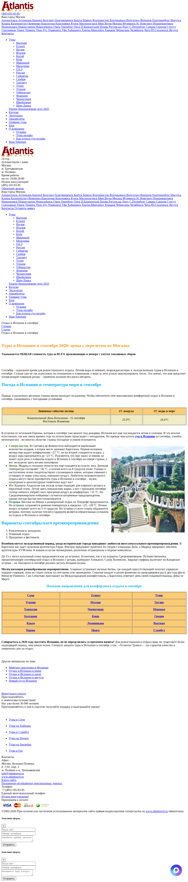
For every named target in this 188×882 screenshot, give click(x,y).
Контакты (7, 33)
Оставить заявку (25, 208)
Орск (77, 26)
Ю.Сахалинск (160, 30)
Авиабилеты (17, 118)
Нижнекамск (9, 26)
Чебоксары (123, 30)
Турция (20, 89)
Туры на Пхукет (19, 738)
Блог (12, 125)
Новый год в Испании (23, 680)
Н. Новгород (144, 23)
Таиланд (21, 82)
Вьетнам (21, 43)
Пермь (104, 26)
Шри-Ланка (23, 105)
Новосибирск (44, 26)
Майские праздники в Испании (28, 667)
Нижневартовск (163, 23)
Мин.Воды (105, 23)
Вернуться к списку (13, 693)
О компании (16, 128)
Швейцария (23, 102)
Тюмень (30, 30)
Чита (147, 30)
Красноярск (63, 23)
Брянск (88, 20)
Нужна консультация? (15, 796)
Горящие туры (18, 122)
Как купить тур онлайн (30, 138)
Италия (20, 52)
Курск (75, 23)
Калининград (19, 23)
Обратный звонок (12, 188)
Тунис (20, 85)
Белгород (49, 20)
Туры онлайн (24, 135)
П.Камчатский (90, 26)
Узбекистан (23, 92)
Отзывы (21, 132)
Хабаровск (75, 30)
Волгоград (133, 20)
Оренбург (67, 26)
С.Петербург (137, 26)
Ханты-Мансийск (93, 30)
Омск (57, 26)
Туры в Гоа (16, 750)
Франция (22, 95)
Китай (20, 56)
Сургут (171, 26)
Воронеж (146, 20)
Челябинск (137, 30)
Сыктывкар (9, 30)
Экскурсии (16, 115)
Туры (12, 39)
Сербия (20, 79)
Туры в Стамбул (19, 732)
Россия (20, 72)
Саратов (161, 26)
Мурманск (129, 23)
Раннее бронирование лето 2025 (29, 108)
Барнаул (37, 20)
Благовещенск (64, 20)
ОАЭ (19, 69)
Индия (20, 49)
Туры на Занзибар (20, 744)
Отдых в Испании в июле (25, 674)
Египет (20, 46)
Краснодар (48, 23)
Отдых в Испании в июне (25, 670)
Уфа (65, 30)
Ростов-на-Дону (119, 26)
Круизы (14, 112)
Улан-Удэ (42, 30)
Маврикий (22, 62)
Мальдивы (22, 66)
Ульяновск (55, 30)
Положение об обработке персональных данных (31, 783)
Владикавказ (118, 20)
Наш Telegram (17, 141)
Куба (19, 59)
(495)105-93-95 (10, 13)
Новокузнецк (27, 26)
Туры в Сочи (17, 719)
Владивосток (101, 20)
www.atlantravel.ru (12, 776)
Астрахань (25, 20)
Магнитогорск (88, 23)
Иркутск (176, 20)
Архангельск (9, 20)
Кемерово (34, 23)
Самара (151, 26)
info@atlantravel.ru (12, 773)
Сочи (30, 595)
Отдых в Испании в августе (26, 677)
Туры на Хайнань (20, 725)
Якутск (173, 30)
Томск (21, 30)
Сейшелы (22, 76)
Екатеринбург (161, 20)
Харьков (110, 30)
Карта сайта (8, 780)
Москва (117, 23)
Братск (78, 20)
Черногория (23, 99)
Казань (6, 23)
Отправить (9, 844)
